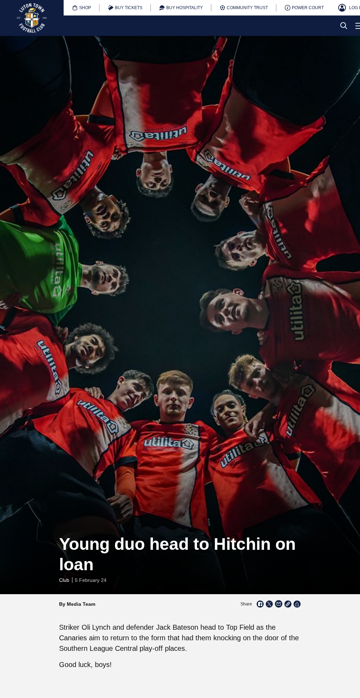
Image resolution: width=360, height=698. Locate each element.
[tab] (81, 7)
